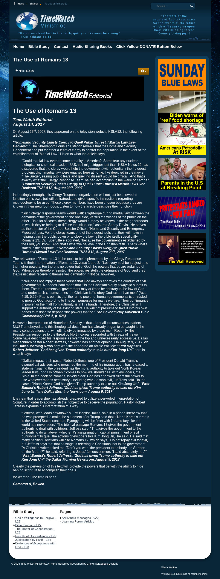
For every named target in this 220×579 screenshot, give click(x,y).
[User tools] (143, 71)
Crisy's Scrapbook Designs (102, 563)
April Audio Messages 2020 (80, 517)
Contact (61, 46)
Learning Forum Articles (78, 521)
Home (18, 46)
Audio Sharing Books (92, 46)
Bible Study (39, 46)
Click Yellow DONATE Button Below (149, 46)
